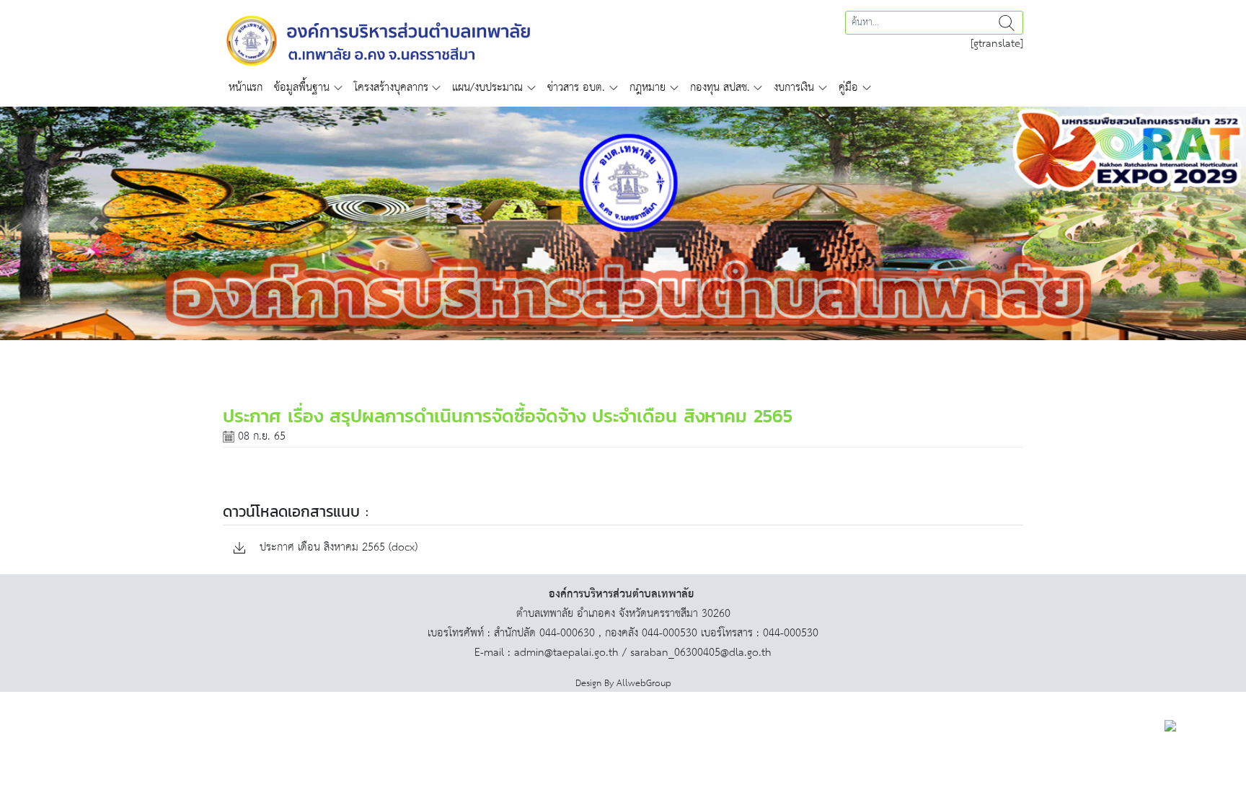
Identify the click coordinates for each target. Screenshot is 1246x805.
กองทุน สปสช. (720, 87)
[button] (93, 223)
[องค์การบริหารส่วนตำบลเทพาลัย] (378, 39)
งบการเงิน (794, 87)
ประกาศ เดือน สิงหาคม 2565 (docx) (336, 548)
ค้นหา (1006, 23)
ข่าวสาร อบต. (576, 87)
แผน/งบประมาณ (487, 87)
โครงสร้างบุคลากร (391, 87)
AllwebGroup (644, 684)
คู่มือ (848, 87)
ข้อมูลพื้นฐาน (302, 87)
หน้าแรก (245, 87)
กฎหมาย (647, 87)
